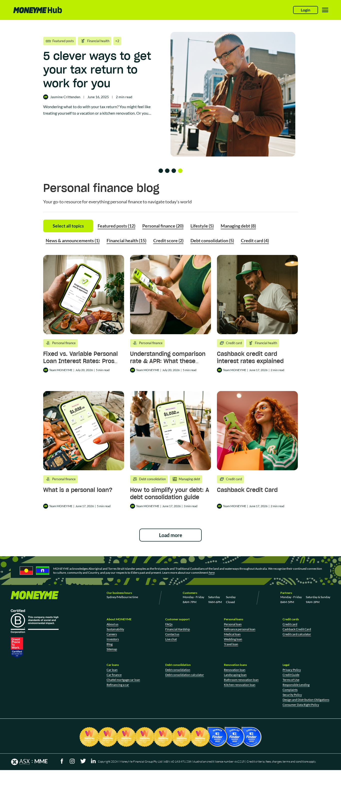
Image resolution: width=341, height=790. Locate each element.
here (211, 572)
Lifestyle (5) (202, 226)
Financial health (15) (126, 240)
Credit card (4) (255, 240)
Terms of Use (291, 680)
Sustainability (115, 629)
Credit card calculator (297, 634)
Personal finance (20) (162, 226)
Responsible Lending (296, 685)
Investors (113, 639)
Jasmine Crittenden (65, 97)
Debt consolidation (177, 670)
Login (305, 9)
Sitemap (112, 649)
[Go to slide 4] (180, 170)
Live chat (171, 639)
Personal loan (233, 624)
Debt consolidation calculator (184, 675)
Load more (170, 535)
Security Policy (292, 695)
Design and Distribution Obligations (306, 700)
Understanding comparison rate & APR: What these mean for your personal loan (169, 361)
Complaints (290, 690)
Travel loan (231, 644)
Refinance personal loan (239, 629)
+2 (117, 41)
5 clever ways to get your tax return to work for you (97, 69)
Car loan (112, 670)
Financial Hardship (177, 629)
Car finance (114, 675)
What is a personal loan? (77, 489)
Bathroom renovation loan (241, 680)
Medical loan (232, 634)
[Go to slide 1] (161, 170)
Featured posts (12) (116, 226)
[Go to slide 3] (173, 170)
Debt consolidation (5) (212, 240)
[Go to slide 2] (167, 170)
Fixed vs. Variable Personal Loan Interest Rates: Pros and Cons (80, 361)
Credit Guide (291, 675)
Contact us (172, 634)
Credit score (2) (168, 240)
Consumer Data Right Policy (301, 705)
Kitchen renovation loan (239, 685)
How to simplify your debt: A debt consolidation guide (169, 493)
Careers (112, 634)
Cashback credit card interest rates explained (250, 357)
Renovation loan (234, 670)
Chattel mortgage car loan (123, 680)
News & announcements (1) (73, 240)
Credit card (290, 624)
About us (112, 624)
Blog (110, 644)
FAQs (168, 624)
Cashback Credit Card (247, 489)
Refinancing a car (118, 685)
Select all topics (68, 226)
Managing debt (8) (238, 226)
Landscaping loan (235, 675)
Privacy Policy (292, 670)
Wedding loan (233, 639)
